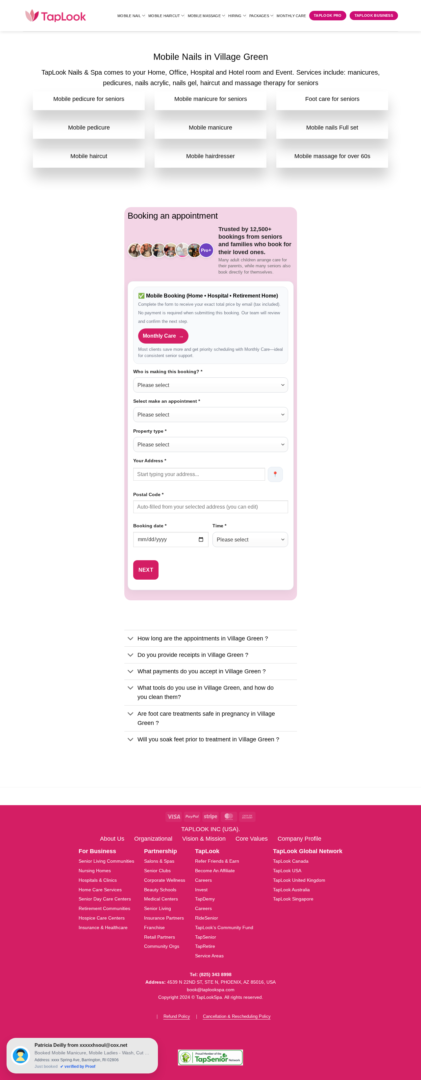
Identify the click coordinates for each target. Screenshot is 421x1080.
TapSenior (205, 937)
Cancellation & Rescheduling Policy (237, 1016)
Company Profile (299, 838)
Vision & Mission (204, 838)
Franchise (154, 927)
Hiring (234, 16)
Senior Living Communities (106, 861)
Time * (219, 525)
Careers (203, 880)
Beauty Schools (160, 889)
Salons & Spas (159, 861)
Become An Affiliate (215, 870)
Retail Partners (159, 937)
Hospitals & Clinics (98, 880)
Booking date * (149, 525)
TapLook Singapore (293, 898)
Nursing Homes (95, 870)
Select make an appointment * (166, 401)
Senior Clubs (157, 870)
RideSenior (206, 918)
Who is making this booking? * (167, 371)
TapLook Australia (291, 889)
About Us (112, 838)
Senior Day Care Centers (105, 898)
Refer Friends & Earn (217, 861)
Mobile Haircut (164, 16)
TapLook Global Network (307, 851)
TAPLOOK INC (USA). (210, 829)
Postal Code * (148, 494)
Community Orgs (161, 946)
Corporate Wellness (164, 880)
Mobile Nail (128, 16)
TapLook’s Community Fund (224, 927)
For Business (97, 851)
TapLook (207, 851)
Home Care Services (100, 889)
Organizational (153, 838)
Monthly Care (291, 16)
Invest (201, 889)
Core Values (251, 838)
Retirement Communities (104, 908)
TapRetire (205, 946)
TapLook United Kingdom (299, 880)
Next (146, 570)
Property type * (149, 431)
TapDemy (205, 898)
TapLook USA (287, 870)
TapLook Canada (291, 861)
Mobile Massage (204, 16)
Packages (259, 16)
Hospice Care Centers (102, 918)
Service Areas (209, 955)
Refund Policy (176, 1016)
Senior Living (157, 908)
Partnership (160, 851)
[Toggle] (130, 639)
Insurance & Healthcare (103, 927)
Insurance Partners (164, 918)
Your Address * (149, 460)
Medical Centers (161, 898)
